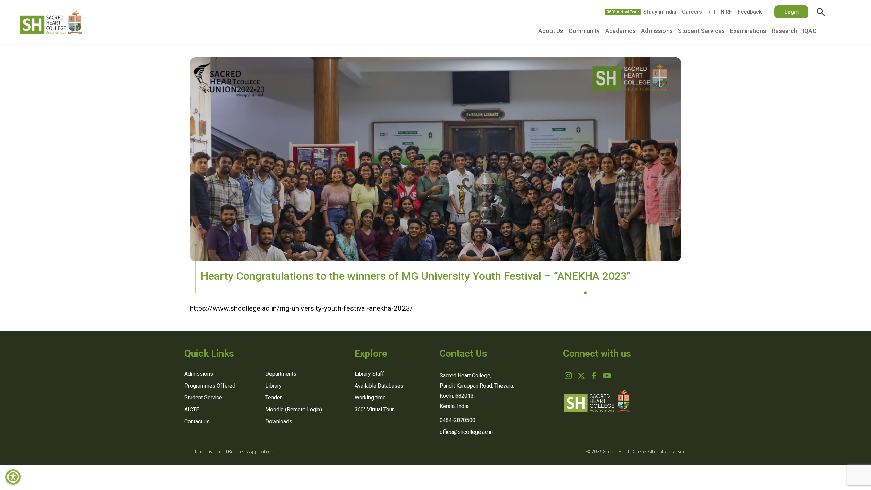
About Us (550, 31)
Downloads (278, 421)
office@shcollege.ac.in (466, 432)
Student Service (203, 397)
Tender (273, 397)
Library (273, 385)
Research (785, 31)
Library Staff (369, 374)
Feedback (750, 12)
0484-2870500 (457, 420)
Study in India (659, 12)
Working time (370, 397)
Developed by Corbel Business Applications (229, 452)
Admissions (657, 31)
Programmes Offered (209, 385)
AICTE (191, 409)
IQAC (810, 31)
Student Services (701, 31)
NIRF (726, 12)
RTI (711, 12)
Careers (692, 12)
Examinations (748, 31)
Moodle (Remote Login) (293, 409)
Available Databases (379, 385)
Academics (620, 31)
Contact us (197, 421)
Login (791, 12)
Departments (280, 374)
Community (584, 31)
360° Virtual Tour (623, 12)
